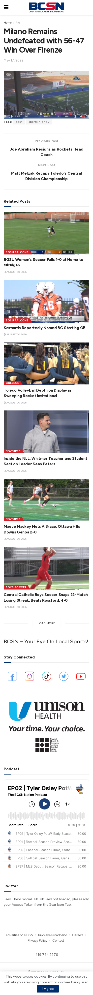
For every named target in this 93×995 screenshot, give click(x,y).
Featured (13, 451)
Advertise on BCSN (19, 935)
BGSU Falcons (17, 252)
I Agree (48, 989)
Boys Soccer (16, 587)
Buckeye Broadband (52, 935)
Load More (46, 623)
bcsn (19, 122)
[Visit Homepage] (46, 7)
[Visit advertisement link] (46, 724)
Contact (58, 940)
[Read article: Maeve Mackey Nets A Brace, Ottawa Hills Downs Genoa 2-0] (46, 500)
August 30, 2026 (16, 272)
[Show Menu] (6, 7)
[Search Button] (86, 7)
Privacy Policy (37, 940)
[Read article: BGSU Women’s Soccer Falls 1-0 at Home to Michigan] (46, 233)
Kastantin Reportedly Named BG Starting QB (45, 327)
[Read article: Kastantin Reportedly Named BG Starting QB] (46, 301)
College (12, 383)
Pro (18, 22)
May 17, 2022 (14, 60)
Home (8, 22)
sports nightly (39, 122)
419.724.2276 (46, 955)
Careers (77, 935)
